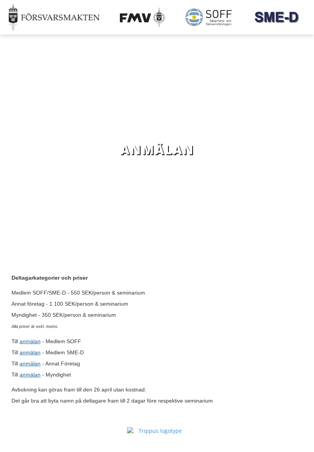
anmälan (30, 341)
